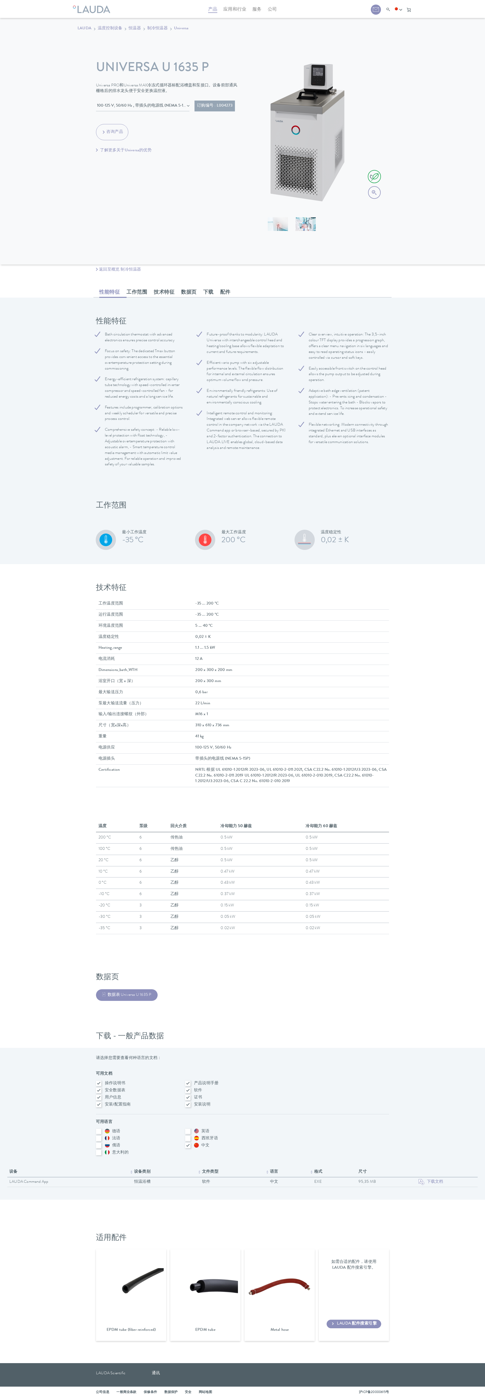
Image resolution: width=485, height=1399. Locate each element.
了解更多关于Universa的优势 (125, 151)
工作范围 (137, 292)
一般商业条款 (126, 1392)
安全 (188, 1392)
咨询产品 (114, 132)
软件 (198, 1091)
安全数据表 (115, 1091)
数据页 (189, 292)
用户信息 (113, 1098)
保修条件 (150, 1392)
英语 (205, 1131)
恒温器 (135, 29)
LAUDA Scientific (110, 1373)
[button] (398, 10)
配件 (225, 292)
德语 (116, 1131)
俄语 (116, 1146)
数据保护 (171, 1392)
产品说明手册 (206, 1083)
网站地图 (205, 1392)
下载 (208, 292)
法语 (116, 1139)
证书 (198, 1098)
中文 (205, 1146)
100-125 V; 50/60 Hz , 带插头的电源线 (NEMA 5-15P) (143, 106)
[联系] (376, 10)
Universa (181, 29)
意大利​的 (120, 1153)
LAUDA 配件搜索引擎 (357, 1324)
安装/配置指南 (118, 1105)
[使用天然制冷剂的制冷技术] (374, 176)
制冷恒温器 (157, 29)
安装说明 (202, 1105)
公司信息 (102, 1392)
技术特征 (164, 292)
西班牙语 (210, 1139)
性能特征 (109, 292)
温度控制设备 (110, 29)
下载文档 (435, 1182)
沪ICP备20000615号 (374, 1392)
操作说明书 (115, 1083)
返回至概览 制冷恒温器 (120, 270)
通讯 (156, 1373)
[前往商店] (409, 10)
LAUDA (84, 29)
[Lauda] (92, 6)
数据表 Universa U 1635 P (129, 995)
